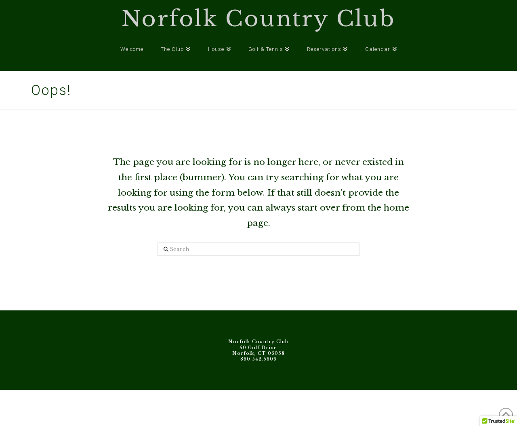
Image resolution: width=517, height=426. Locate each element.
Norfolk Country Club (258, 19)
